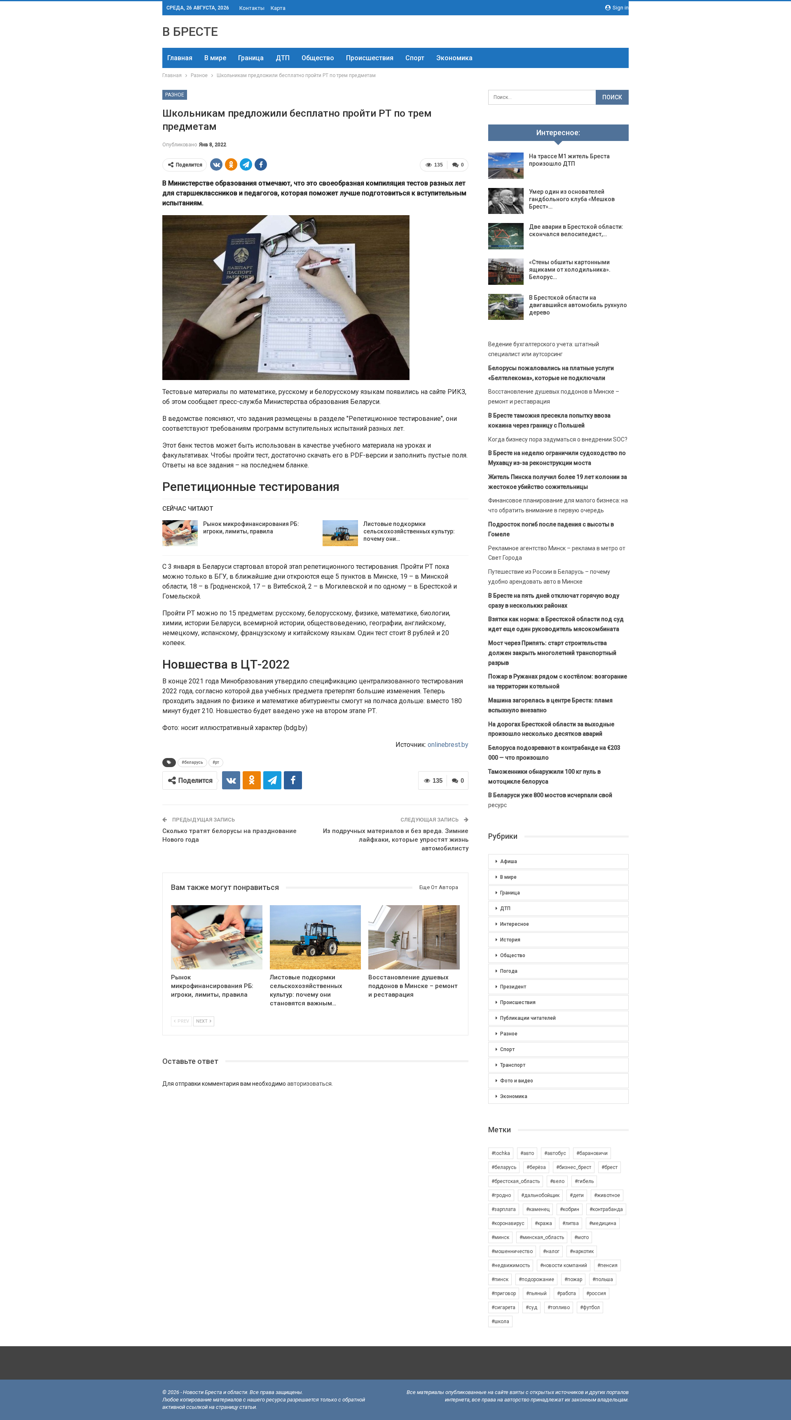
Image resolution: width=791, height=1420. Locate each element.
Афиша (508, 861)
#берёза (536, 1167)
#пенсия (607, 1265)
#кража (543, 1223)
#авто (527, 1153)
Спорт (414, 58)
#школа (500, 1321)
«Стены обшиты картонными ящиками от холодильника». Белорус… (570, 269)
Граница (251, 58)
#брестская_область (515, 1181)
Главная (179, 58)
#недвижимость (510, 1265)
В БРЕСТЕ (190, 31)
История (510, 940)
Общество (318, 58)
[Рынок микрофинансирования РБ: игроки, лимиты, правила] (180, 533)
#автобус (555, 1153)
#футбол (590, 1307)
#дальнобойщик (540, 1195)
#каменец (538, 1209)
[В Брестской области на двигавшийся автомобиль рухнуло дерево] (506, 307)
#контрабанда (606, 1209)
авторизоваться (309, 1083)
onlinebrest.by (448, 745)
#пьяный (536, 1293)
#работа (566, 1293)
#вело (557, 1181)
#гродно (501, 1195)
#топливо (559, 1307)
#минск (500, 1237)
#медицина (602, 1223)
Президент (513, 987)
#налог (551, 1251)
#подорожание (536, 1279)
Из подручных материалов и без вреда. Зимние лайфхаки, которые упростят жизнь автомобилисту (395, 839)
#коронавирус (507, 1223)
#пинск (499, 1279)
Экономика (454, 58)
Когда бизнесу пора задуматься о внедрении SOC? (557, 439)
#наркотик (582, 1251)
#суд (531, 1307)
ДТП (283, 58)
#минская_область (542, 1237)
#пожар (573, 1279)
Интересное (514, 924)
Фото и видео (516, 1081)
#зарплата (503, 1209)
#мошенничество (512, 1251)
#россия (596, 1293)
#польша (602, 1279)
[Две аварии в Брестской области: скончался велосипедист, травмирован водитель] (506, 236)
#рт (216, 762)
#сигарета (503, 1307)
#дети (577, 1195)
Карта (278, 8)
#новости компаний (563, 1265)
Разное (174, 95)
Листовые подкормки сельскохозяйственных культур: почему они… (409, 531)
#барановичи (592, 1153)
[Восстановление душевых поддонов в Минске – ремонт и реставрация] (414, 937)
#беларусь (192, 762)
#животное (607, 1195)
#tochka (500, 1153)
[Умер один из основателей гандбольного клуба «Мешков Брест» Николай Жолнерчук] (506, 201)
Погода (508, 971)
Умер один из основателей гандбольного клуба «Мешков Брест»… (572, 199)
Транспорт (512, 1065)
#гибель (584, 1181)
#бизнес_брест (573, 1167)
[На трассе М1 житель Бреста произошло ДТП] (506, 166)
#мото (581, 1237)
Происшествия (369, 58)
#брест (609, 1167)
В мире (215, 58)
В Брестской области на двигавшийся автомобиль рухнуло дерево (578, 305)
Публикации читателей (528, 1018)
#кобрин (569, 1209)
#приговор (503, 1293)
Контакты (251, 8)
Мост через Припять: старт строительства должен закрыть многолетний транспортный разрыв (552, 653)
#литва (570, 1223)
